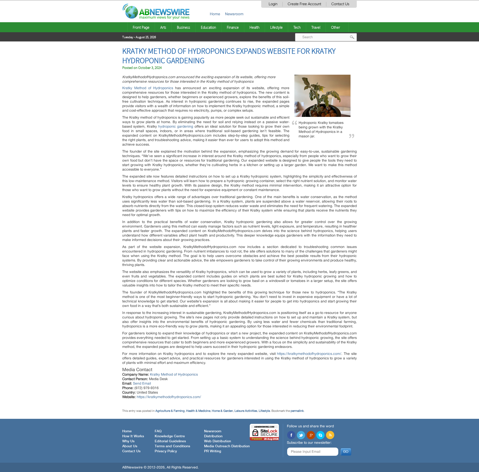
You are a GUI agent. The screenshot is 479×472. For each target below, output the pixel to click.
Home (215, 14)
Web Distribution (217, 441)
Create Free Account (304, 4)
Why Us (128, 441)
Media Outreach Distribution (227, 446)
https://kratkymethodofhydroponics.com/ (309, 354)
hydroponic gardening (175, 126)
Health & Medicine (198, 411)
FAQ (158, 431)
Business (183, 27)
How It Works (133, 436)
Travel (315, 27)
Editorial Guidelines (170, 441)
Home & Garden (222, 411)
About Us (129, 446)
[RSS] (330, 435)
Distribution (213, 436)
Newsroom (234, 14)
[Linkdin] (310, 435)
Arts (163, 27)
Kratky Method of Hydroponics (147, 88)
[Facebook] (291, 435)
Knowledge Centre (170, 436)
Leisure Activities (246, 411)
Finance (233, 27)
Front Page (141, 27)
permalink (297, 411)
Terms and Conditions (172, 446)
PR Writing (212, 451)
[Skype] (320, 435)
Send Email (142, 383)
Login (273, 4)
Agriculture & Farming (170, 411)
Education (208, 27)
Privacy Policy (166, 451)
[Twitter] (301, 435)
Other (335, 27)
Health (254, 27)
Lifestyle (276, 27)
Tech (297, 27)
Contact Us (340, 4)
